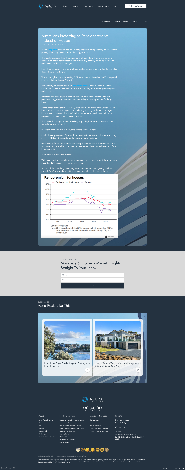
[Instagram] (92, 408)
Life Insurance (94, 420)
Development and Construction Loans (71, 428)
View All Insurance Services (99, 431)
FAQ (40, 426)
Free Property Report (122, 420)
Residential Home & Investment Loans (71, 420)
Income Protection (95, 426)
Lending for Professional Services (70, 426)
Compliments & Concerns (47, 437)
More (115, 6)
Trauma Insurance (95, 423)
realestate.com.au (81, 85)
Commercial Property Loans (68, 423)
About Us (75, 6)
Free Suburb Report (121, 423)
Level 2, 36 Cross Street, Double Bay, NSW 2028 (129, 438)
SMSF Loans (63, 437)
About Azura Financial (46, 420)
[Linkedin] (99, 408)
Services (88, 6)
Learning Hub (102, 6)
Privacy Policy (167, 468)
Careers (41, 423)
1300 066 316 (120, 432)
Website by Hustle (179, 468)
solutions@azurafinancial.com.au (125, 434)
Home (65, 6)
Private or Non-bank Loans (67, 431)
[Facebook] (85, 408)
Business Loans (64, 434)
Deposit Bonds (64, 442)
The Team (41, 428)
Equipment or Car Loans (67, 440)
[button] (43, 346)
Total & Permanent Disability (99, 428)
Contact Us (42, 434)
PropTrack (52, 49)
